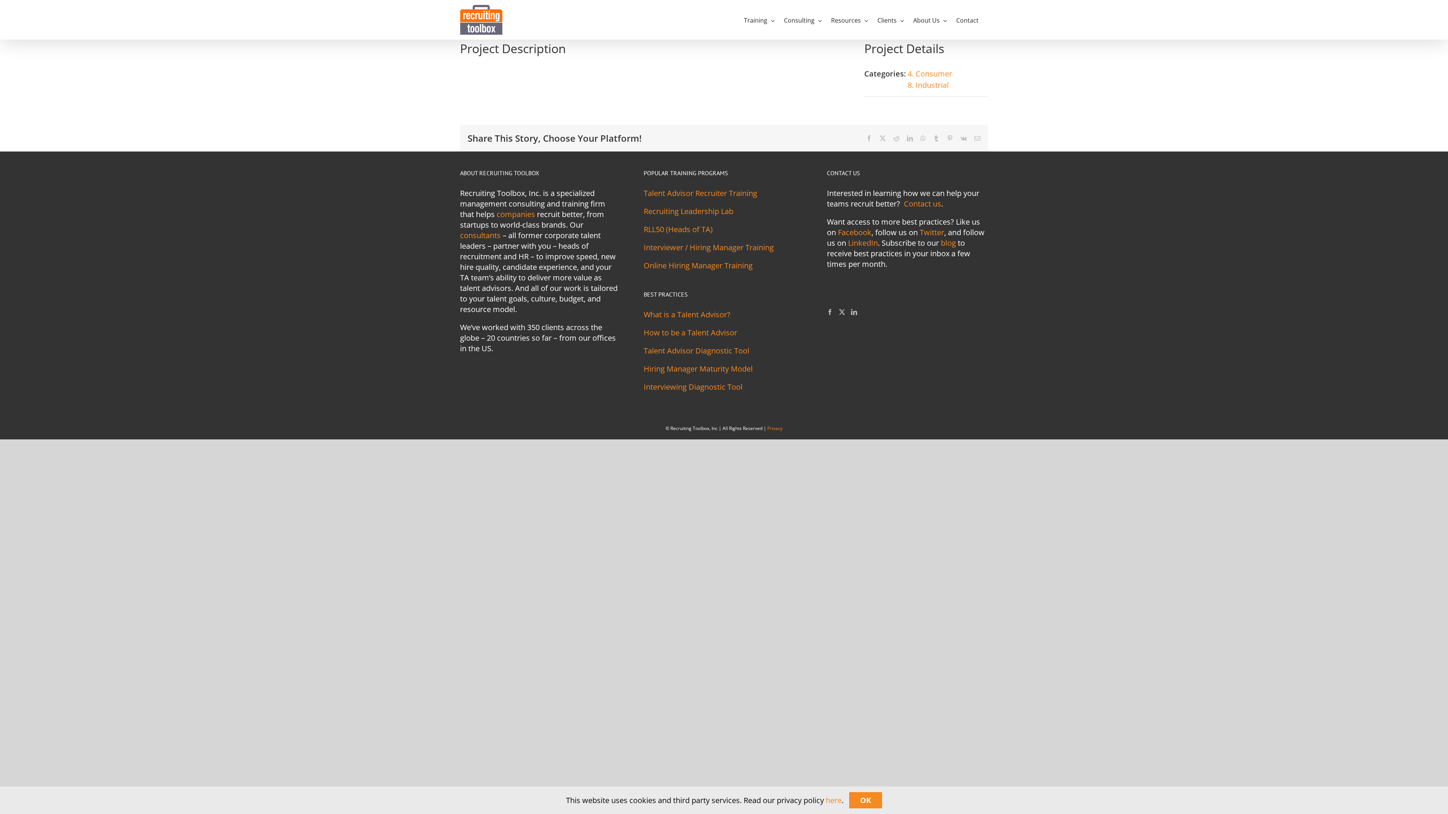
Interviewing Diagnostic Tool (693, 387)
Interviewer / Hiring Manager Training (709, 247)
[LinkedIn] (854, 312)
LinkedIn (863, 243)
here (834, 800)
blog (948, 243)
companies (516, 214)
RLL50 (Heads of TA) (678, 229)
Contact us (922, 204)
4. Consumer (930, 74)
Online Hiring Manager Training (698, 265)
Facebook (854, 232)
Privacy (774, 428)
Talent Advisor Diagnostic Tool (696, 351)
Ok (865, 800)
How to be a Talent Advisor (690, 332)
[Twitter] (842, 312)
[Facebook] (830, 312)
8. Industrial (928, 85)
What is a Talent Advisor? (687, 314)
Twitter (932, 232)
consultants (480, 235)
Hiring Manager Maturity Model (698, 369)
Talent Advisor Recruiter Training (700, 193)
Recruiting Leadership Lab (688, 211)
